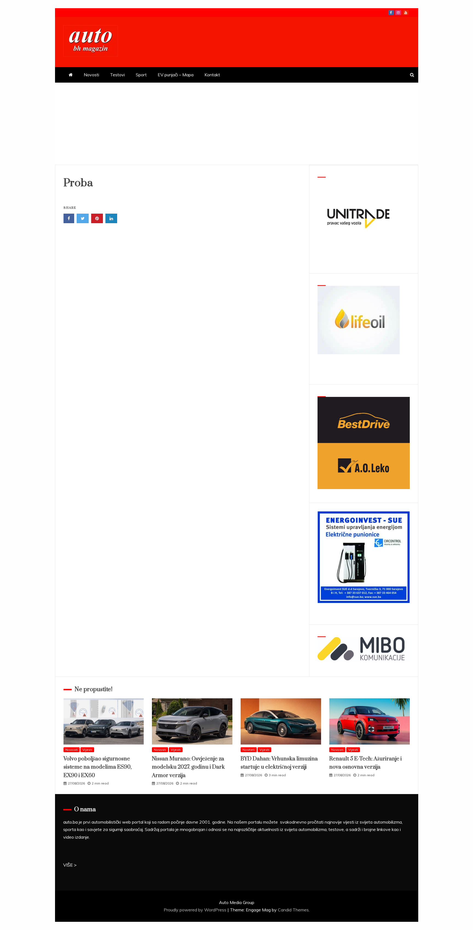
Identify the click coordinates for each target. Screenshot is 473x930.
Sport (141, 74)
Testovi (117, 74)
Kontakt (212, 74)
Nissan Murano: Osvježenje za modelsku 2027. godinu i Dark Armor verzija (188, 767)
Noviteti (249, 750)
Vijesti (87, 750)
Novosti (91, 74)
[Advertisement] (236, 123)
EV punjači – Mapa (176, 74)
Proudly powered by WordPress (195, 909)
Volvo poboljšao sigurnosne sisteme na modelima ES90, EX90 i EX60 (98, 767)
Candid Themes (293, 909)
